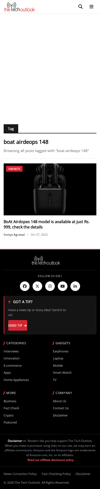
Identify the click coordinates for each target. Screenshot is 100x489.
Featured (10, 422)
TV (55, 380)
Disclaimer (60, 415)
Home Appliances (16, 380)
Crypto (9, 415)
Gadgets (14, 168)
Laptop (58, 358)
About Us (59, 401)
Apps (7, 373)
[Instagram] (50, 286)
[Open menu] (91, 7)
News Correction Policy (20, 474)
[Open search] (80, 7)
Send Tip (15, 325)
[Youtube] (62, 286)
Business (10, 401)
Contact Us (61, 408)
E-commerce (13, 366)
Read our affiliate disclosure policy (50, 460)
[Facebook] (25, 286)
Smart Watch (62, 373)
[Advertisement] (50, 66)
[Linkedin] (75, 286)
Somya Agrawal (14, 235)
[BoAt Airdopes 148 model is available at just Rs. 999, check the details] (50, 189)
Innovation (12, 358)
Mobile (58, 366)
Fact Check (11, 408)
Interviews (11, 351)
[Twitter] (37, 286)
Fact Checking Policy (56, 474)
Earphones (60, 351)
